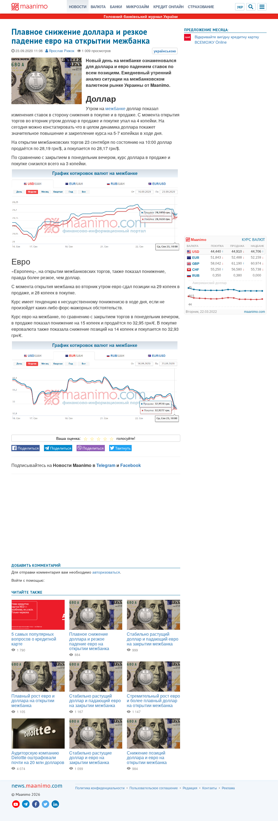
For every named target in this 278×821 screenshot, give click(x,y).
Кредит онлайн (168, 6)
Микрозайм (137, 6)
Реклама (228, 788)
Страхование (201, 6)
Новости (77, 6)
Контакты (209, 788)
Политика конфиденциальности (100, 788)
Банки (116, 6)
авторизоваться (106, 572)
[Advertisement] (95, 517)
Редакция (190, 788)
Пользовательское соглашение (153, 788)
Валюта (98, 6)
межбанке (115, 108)
